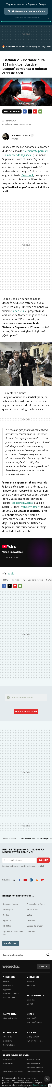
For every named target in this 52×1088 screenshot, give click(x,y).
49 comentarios (13, 111)
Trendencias (7, 1037)
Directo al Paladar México (13, 1071)
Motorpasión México (35, 1071)
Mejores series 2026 (28, 838)
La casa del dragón (35, 926)
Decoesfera (7, 1041)
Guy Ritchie (10, 46)
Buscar (48, 954)
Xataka (6, 981)
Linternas (31, 931)
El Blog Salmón (33, 1037)
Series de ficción (10, 904)
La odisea (31, 920)
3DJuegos (30, 981)
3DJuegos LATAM (33, 1059)
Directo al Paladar (10, 1018)
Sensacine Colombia (35, 1067)
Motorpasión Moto (34, 1022)
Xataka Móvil (8, 985)
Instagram (31, 879)
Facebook (25, 111)
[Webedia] (11, 968)
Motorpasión (32, 1018)
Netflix (6, 915)
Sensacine (31, 1000)
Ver (27, 711)
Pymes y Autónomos (35, 1041)
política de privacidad (35, 866)
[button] (22, 135)
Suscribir (43, 860)
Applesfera (7, 989)
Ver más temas (10, 943)
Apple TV (7, 920)
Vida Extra (31, 985)
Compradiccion (9, 1045)
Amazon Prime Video (36, 904)
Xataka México (9, 1059)
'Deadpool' (27, 175)
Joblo (11, 573)
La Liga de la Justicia (34, 580)
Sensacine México (33, 1063)
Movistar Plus (32, 909)
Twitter (30, 111)
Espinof (30, 1004)
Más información (39, 1085)
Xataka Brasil (8, 1063)
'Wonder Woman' (30, 506)
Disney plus (8, 909)
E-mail (40, 111)
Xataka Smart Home (11, 993)
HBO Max (7, 926)
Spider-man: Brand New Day (13, 933)
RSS (37, 879)
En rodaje (16, 580)
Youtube (25, 879)
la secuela (18, 311)
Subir (41, 966)
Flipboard (35, 111)
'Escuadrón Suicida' (22, 502)
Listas (29, 915)
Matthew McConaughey (28, 46)
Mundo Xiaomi (9, 997)
